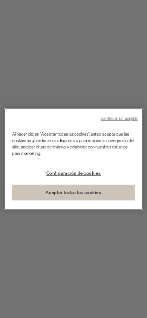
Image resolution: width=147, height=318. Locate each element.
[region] (74, 159)
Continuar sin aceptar (119, 118)
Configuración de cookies (73, 173)
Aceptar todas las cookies (73, 192)
